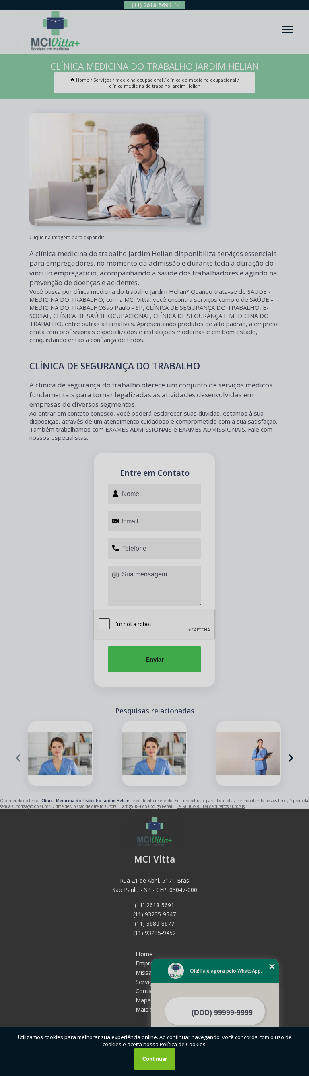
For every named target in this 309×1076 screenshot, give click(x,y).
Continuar (154, 1059)
